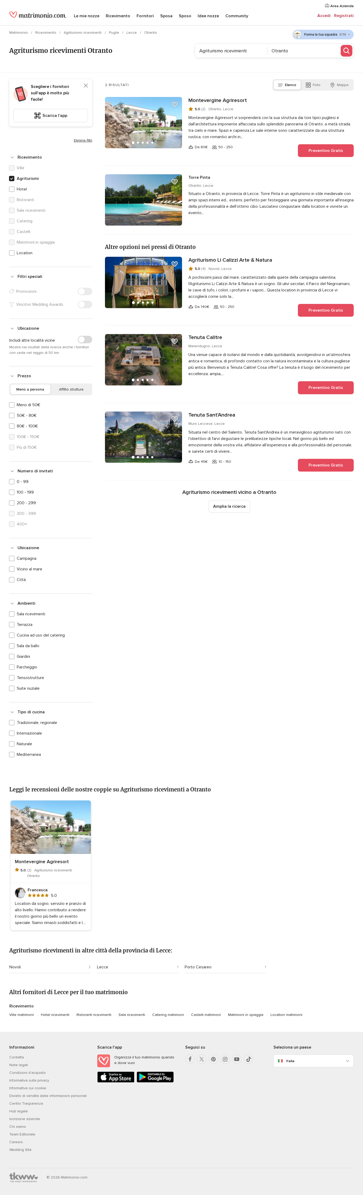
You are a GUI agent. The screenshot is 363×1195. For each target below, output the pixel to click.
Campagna (26, 558)
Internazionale (29, 733)
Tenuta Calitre (205, 337)
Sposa (166, 16)
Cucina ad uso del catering (41, 635)
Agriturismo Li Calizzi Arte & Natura (230, 260)
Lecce (132, 32)
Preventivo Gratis (326, 150)
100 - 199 (25, 492)
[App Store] (115, 1081)
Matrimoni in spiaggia (245, 1014)
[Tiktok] (248, 1059)
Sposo (185, 16)
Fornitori (145, 16)
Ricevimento (118, 16)
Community (236, 16)
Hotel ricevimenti (55, 1014)
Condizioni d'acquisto (27, 1072)
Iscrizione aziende (24, 1119)
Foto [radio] (316, 85)
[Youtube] (237, 1059)
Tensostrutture (30, 677)
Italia (290, 1061)
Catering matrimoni (168, 1014)
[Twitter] (201, 1059)
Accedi (324, 15)
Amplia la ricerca (229, 506)
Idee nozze (208, 16)
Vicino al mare (29, 569)
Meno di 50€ (28, 405)
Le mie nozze (86, 16)
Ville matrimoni (21, 1014)
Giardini (23, 656)
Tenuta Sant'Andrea (211, 415)
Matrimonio (19, 32)
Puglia (114, 32)
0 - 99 (22, 481)
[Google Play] (155, 1081)
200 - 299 (26, 503)
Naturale (24, 744)
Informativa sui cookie (27, 1088)
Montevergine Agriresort (217, 100)
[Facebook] (190, 1059)
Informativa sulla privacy (29, 1080)
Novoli (15, 967)
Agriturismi (28, 178)
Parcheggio (27, 667)
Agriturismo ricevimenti (83, 32)
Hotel (22, 189)
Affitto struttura (71, 389)
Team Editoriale (22, 1134)
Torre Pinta (199, 177)
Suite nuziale (28, 688)
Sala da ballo (28, 646)
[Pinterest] (213, 1059)
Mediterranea (29, 754)
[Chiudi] (85, 85)
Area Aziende (341, 6)
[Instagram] (225, 1059)
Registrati (344, 15)
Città (21, 579)
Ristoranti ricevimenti (94, 1014)
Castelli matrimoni (206, 1014)
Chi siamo (17, 1126)
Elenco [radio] (290, 85)
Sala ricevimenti (31, 614)
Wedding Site (20, 1149)
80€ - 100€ (27, 426)
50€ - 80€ (27, 415)
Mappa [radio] (342, 85)
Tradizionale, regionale (37, 722)
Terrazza (24, 624)
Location (24, 253)
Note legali (18, 1065)
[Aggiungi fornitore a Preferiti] (174, 104)
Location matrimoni (286, 1014)
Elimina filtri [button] (83, 140)
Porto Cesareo (198, 967)
